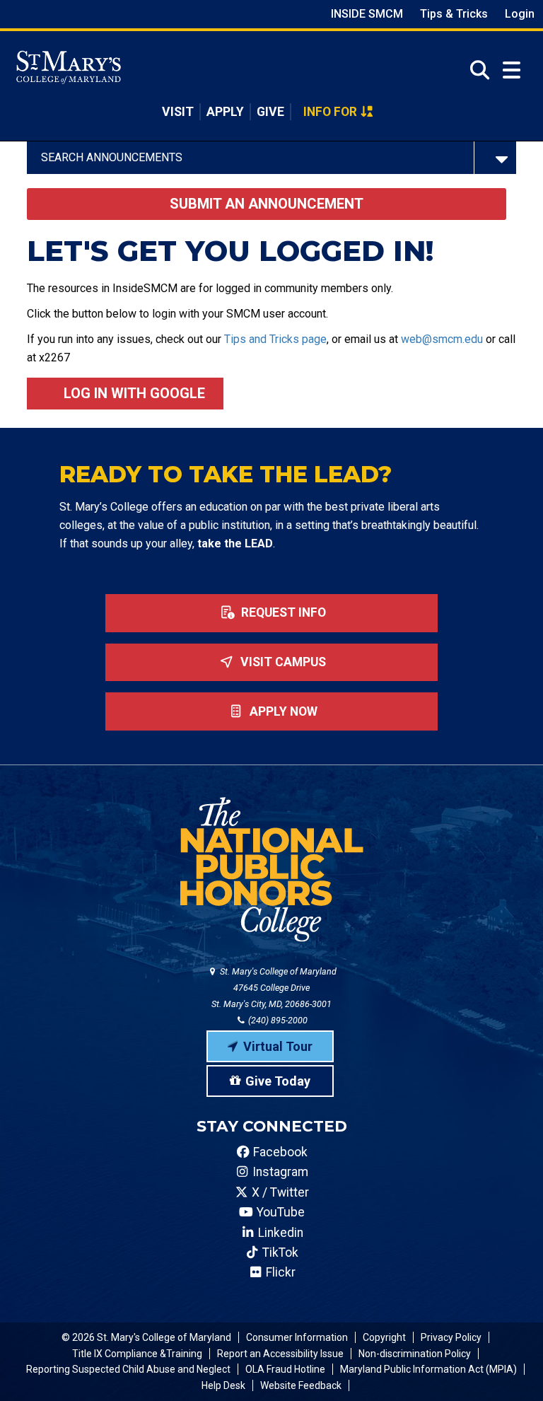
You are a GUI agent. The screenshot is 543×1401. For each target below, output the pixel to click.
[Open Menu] (511, 70)
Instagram (279, 1172)
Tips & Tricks (454, 14)
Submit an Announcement (266, 203)
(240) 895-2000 (277, 1020)
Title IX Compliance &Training (137, 1353)
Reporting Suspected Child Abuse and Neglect (128, 1369)
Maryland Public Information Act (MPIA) (428, 1369)
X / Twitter (279, 1192)
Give (270, 112)
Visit (178, 112)
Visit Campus (282, 662)
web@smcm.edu (442, 339)
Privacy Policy (451, 1337)
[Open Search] (475, 70)
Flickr (279, 1272)
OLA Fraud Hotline (285, 1369)
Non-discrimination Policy (414, 1353)
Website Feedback (300, 1385)
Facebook (279, 1152)
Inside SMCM (367, 14)
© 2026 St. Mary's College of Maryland (146, 1337)
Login (520, 14)
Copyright (384, 1337)
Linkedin (279, 1233)
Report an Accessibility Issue (280, 1353)
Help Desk (223, 1385)
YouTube (279, 1212)
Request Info (282, 612)
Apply (225, 112)
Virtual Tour (278, 1046)
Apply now (282, 711)
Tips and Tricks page (275, 339)
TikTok (278, 1252)
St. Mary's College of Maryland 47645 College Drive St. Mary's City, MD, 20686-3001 (274, 987)
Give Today (277, 1081)
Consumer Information (297, 1337)
